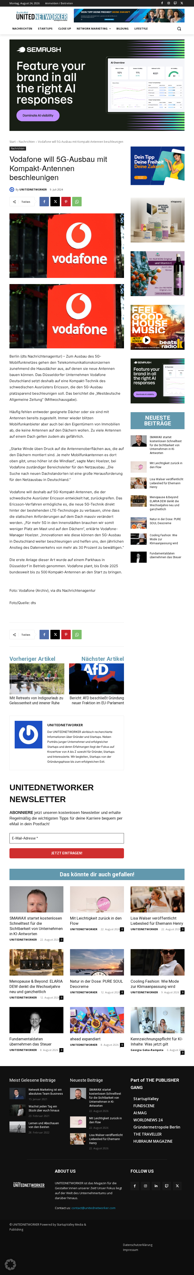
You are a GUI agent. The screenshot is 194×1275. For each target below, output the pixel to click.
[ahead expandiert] (97, 1020)
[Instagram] (169, 3)
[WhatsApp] (77, 201)
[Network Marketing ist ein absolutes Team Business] (17, 1093)
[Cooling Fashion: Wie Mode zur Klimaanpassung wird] (139, 539)
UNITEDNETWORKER (33, 189)
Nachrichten (27, 142)
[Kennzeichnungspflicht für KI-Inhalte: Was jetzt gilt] (158, 1020)
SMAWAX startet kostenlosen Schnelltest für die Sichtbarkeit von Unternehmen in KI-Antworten (166, 445)
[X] (182, 3)
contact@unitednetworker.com (93, 1208)
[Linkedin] (156, 1186)
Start (12, 142)
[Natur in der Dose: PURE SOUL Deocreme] (139, 523)
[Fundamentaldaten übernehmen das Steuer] (139, 557)
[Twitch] (175, 3)
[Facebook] (162, 3)
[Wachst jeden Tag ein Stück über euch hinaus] (17, 1110)
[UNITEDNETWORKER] (12, 189)
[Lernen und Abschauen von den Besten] (17, 1127)
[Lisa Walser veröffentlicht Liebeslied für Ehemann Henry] (139, 483)
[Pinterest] (66, 201)
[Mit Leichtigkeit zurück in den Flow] (139, 467)
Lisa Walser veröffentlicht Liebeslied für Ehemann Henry (166, 483)
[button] (179, 28)
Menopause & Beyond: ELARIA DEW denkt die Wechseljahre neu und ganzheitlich (36, 986)
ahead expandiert (85, 1039)
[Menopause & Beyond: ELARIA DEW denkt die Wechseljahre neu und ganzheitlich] (139, 501)
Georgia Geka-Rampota (147, 1050)
